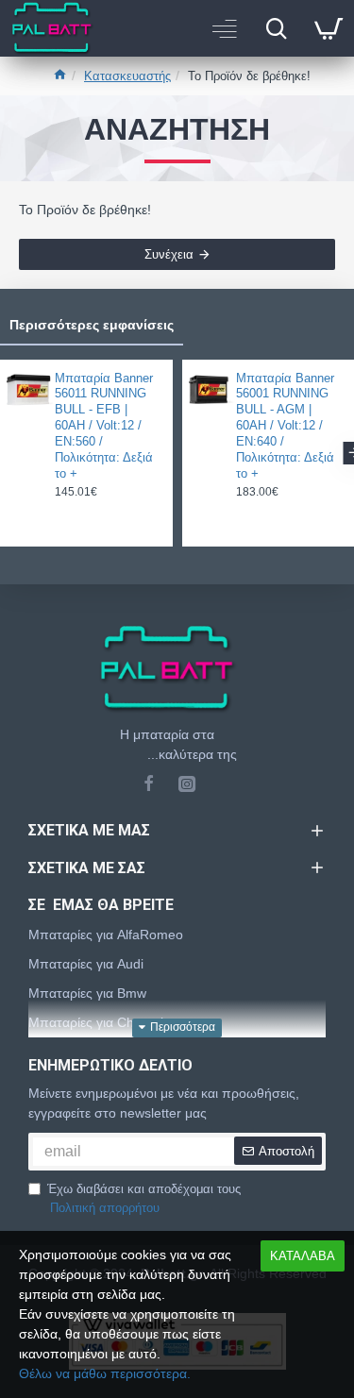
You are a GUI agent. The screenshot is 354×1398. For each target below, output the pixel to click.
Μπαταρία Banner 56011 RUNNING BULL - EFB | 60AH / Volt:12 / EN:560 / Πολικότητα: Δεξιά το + (104, 425)
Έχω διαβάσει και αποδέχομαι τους (144, 1198)
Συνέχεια (169, 254)
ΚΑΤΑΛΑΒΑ (302, 1256)
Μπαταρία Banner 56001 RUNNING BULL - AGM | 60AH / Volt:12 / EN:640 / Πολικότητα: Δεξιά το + (285, 425)
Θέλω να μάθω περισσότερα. (105, 1373)
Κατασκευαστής (127, 76)
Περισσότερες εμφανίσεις (91, 324)
